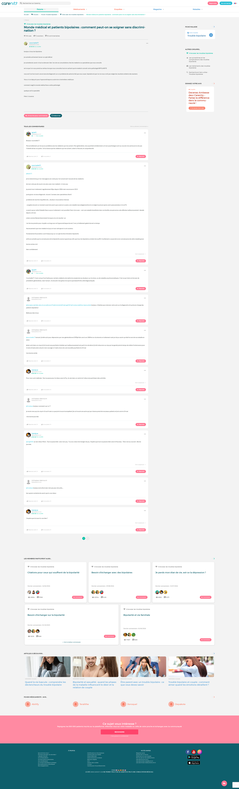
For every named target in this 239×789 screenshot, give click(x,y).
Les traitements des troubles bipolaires (199, 67)
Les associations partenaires (46, 759)
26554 (32, 597)
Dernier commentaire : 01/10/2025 (39, 625)
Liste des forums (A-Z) (142, 759)
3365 (41, 597)
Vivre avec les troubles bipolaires (73, 14)
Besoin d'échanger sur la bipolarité (46, 615)
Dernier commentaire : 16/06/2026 (39, 586)
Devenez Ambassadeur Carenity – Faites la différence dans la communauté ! (199, 97)
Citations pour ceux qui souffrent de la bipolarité (53, 572)
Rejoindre (213, 3)
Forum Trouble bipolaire (49, 14)
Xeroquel (132, 704)
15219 (32, 636)
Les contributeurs (43, 761)
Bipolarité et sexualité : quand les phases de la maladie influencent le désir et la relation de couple (94, 685)
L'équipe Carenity (42, 756)
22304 (96, 597)
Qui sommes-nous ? (43, 753)
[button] (41, 10)
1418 (104, 597)
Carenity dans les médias (94, 754)
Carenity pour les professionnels (96, 765)
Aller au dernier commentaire (138, 126)
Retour (27, 20)
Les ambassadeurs (43, 757)
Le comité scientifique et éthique (47, 762)
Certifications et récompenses (95, 753)
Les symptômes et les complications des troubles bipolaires (199, 59)
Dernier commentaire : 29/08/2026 (102, 586)
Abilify (35, 704)
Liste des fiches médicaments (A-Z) (146, 762)
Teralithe (84, 704)
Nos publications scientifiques (46, 764)
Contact (89, 764)
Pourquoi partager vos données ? (47, 754)
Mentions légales (92, 759)
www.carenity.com (97, 772)
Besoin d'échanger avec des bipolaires (111, 572)
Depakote (180, 704)
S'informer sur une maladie (143, 756)
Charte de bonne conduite (94, 757)
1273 (167, 597)
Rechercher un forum (142, 754)
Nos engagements (43, 765)
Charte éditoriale (92, 756)
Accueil (26, 14)
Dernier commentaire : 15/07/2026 (166, 586)
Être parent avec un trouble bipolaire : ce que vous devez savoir (142, 683)
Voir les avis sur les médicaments (145, 757)
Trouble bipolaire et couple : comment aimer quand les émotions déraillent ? (188, 683)
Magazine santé (140, 753)
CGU (88, 761)
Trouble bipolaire (196, 35)
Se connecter (226, 3)
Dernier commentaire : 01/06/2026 (134, 628)
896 (136, 640)
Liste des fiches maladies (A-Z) (144, 761)
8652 (160, 597)
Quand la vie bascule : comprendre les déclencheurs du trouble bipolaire (45, 683)
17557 (128, 640)
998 (40, 636)
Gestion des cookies (92, 762)
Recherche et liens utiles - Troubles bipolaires (198, 73)
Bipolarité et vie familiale (136, 615)
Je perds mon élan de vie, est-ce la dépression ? (180, 572)
